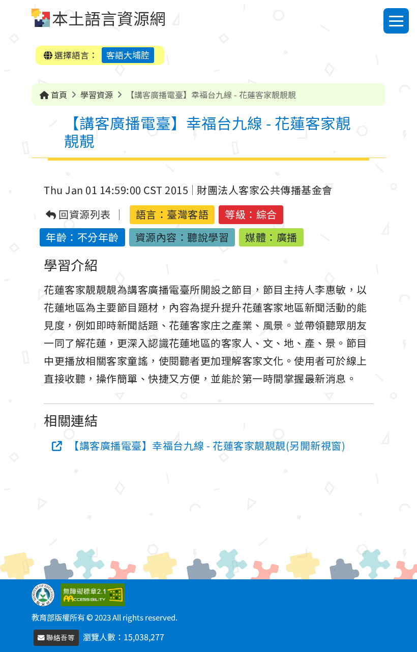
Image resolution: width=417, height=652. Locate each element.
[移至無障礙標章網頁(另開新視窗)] (95, 593)
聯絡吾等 (60, 637)
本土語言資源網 (109, 17)
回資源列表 (83, 214)
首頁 (58, 94)
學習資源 (96, 94)
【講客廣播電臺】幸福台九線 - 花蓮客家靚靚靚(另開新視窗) (207, 445)
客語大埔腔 (128, 55)
